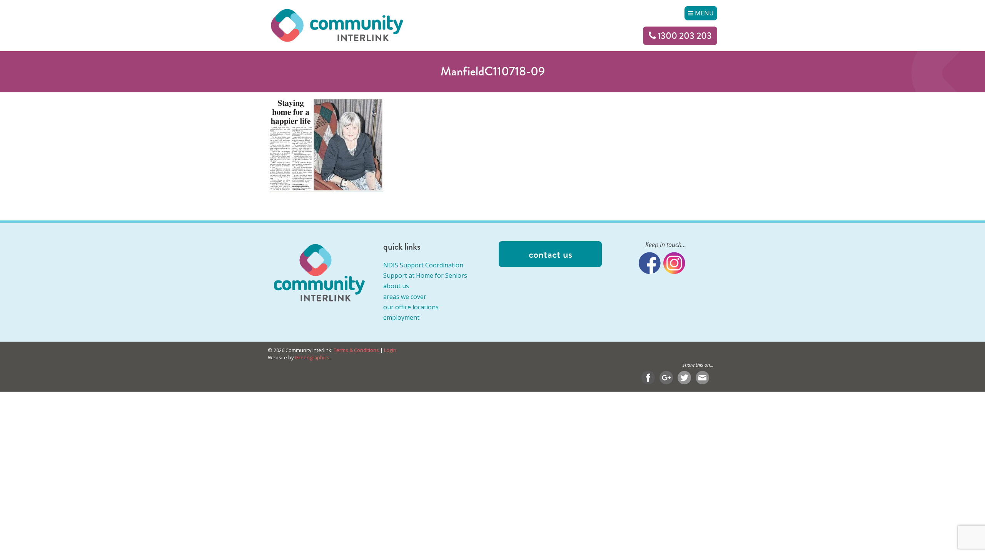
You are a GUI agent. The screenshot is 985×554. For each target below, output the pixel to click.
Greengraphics (312, 357)
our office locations (411, 307)
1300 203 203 (685, 35)
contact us (550, 254)
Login (390, 350)
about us (396, 286)
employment (401, 317)
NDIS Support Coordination (423, 265)
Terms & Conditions (356, 350)
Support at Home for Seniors (425, 275)
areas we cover (404, 296)
